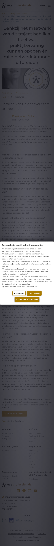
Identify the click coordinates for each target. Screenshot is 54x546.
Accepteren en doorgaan (27, 299)
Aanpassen (19, 293)
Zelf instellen (34, 293)
